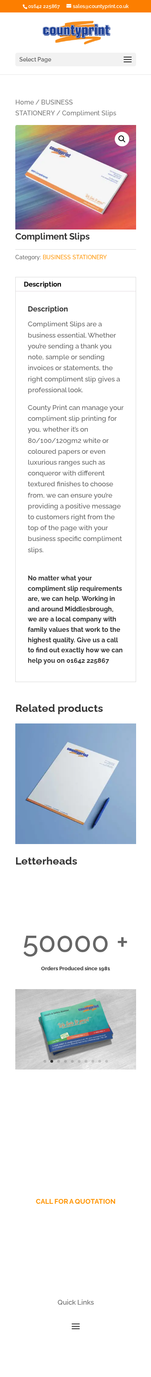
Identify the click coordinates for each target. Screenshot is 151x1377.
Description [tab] (42, 284)
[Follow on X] (75, 1275)
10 (106, 1061)
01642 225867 (44, 6)
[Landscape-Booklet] (75, 1067)
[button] (122, 139)
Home (24, 102)
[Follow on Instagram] (91, 1275)
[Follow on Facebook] (59, 1275)
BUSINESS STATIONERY (75, 257)
